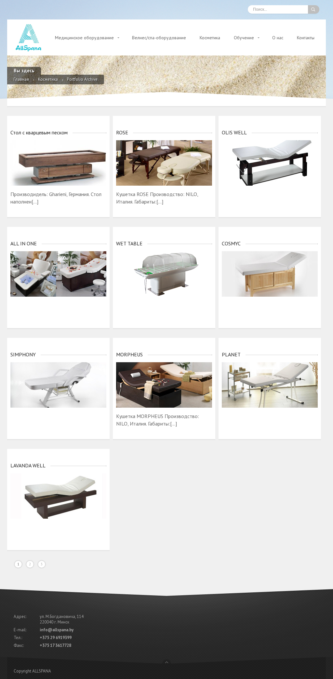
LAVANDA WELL (28, 465)
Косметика (210, 38)
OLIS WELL (234, 132)
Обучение (244, 38)
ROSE (122, 132)
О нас (277, 38)
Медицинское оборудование (84, 38)
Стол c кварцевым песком (39, 132)
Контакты (305, 38)
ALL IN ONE (23, 243)
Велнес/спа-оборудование (159, 38)
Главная (21, 79)
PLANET (231, 354)
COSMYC (231, 243)
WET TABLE (129, 243)
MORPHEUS (129, 354)
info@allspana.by (56, 630)
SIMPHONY (23, 354)
